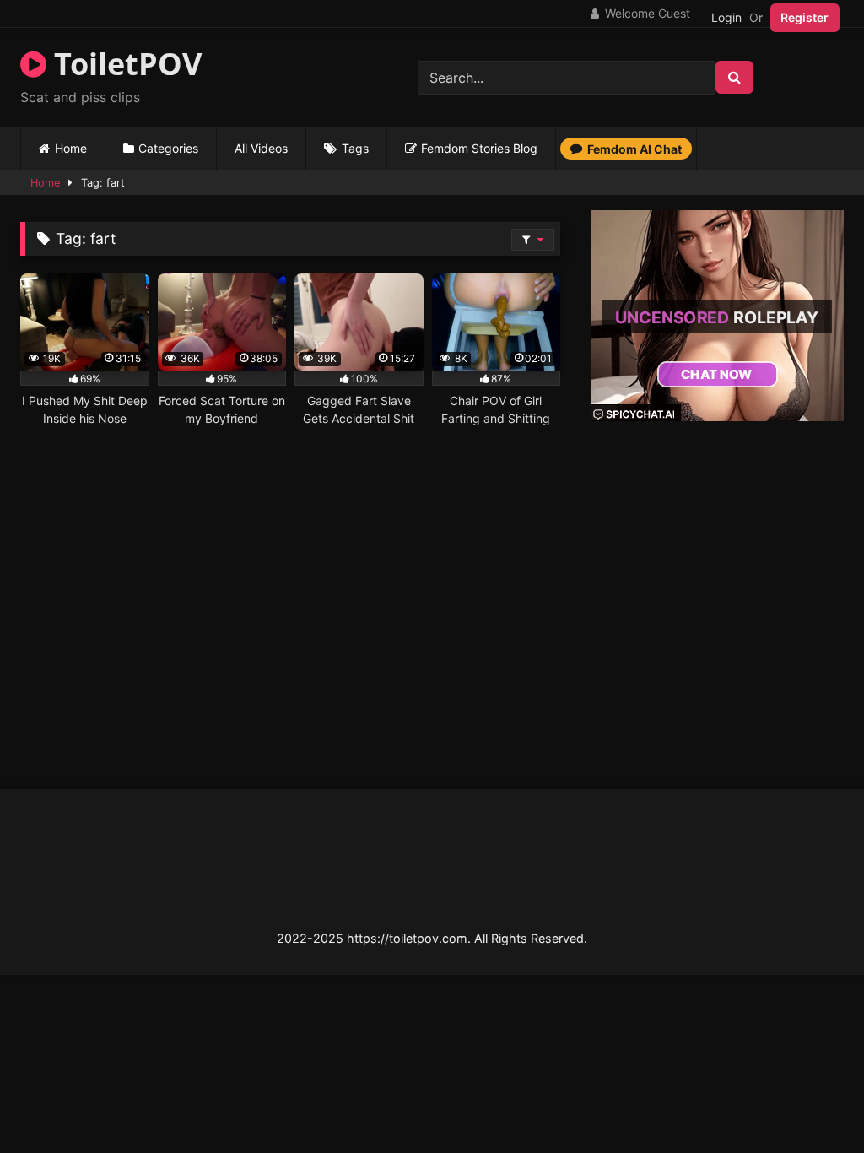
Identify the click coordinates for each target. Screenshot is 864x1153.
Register (804, 17)
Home (71, 148)
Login (726, 17)
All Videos (261, 148)
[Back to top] (811, 1102)
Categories (168, 148)
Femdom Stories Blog (479, 148)
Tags (355, 148)
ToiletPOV (124, 63)
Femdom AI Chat (634, 149)
